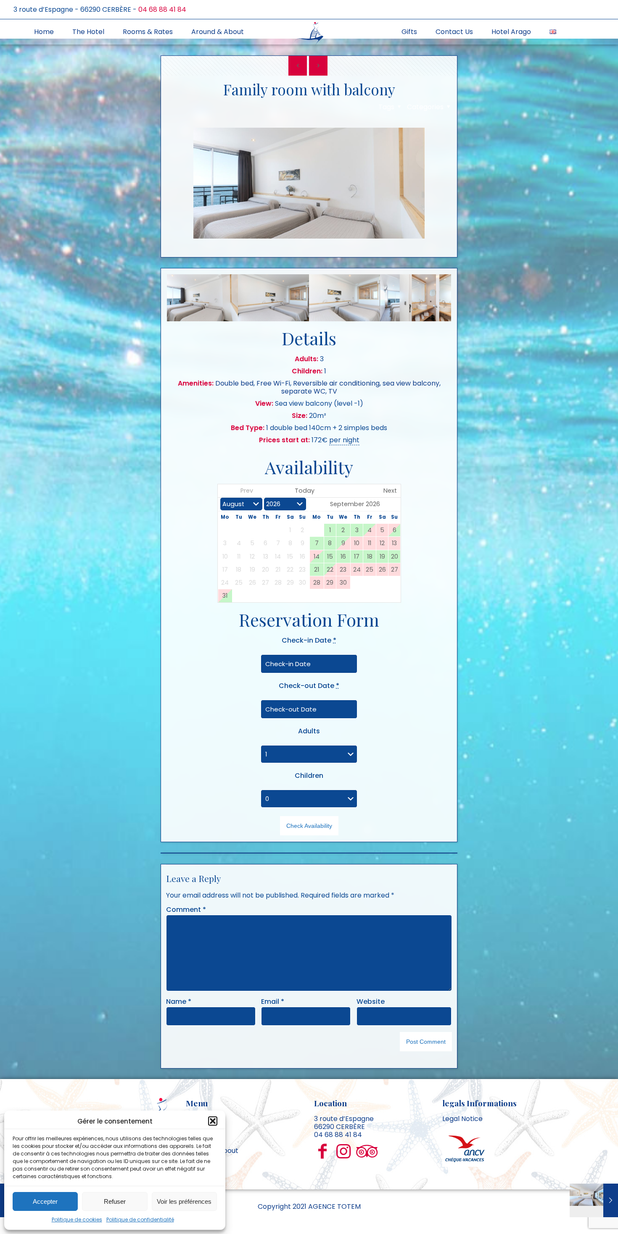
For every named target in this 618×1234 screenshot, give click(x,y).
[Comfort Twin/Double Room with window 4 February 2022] (594, 1200)
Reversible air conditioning (336, 383)
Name (178, 1002)
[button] (213, 1121)
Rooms (197, 1135)
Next (390, 490)
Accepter (45, 1201)
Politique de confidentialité (140, 1219)
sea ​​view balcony (411, 383)
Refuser (115, 1201)
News (194, 1159)
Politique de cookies (77, 1219)
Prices (196, 1143)
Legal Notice (462, 1119)
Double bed (234, 383)
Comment (186, 910)
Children (309, 776)
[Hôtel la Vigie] (309, 33)
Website (371, 1002)
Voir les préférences (184, 1201)
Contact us (204, 1167)
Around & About (212, 1151)
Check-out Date (309, 686)
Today (304, 490)
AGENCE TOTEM (334, 1206)
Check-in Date (309, 640)
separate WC (303, 391)
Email (272, 1002)
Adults (309, 731)
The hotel (201, 1127)
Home (196, 1119)
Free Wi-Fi (273, 383)
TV (332, 391)
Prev (246, 490)
